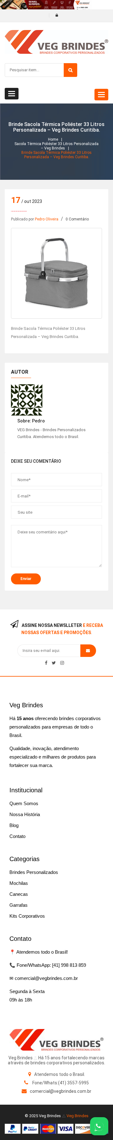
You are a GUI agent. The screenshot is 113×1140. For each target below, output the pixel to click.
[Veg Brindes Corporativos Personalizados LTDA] (56, 1040)
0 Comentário (77, 219)
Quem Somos (23, 803)
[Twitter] (54, 662)
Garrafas (18, 905)
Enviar (25, 579)
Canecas (18, 894)
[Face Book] (46, 662)
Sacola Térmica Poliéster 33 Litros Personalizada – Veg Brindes (56, 146)
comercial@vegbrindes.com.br (60, 1091)
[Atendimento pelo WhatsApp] (99, 1126)
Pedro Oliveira (46, 219)
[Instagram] (62, 662)
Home (53, 139)
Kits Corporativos (27, 916)
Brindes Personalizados (33, 872)
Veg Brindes (78, 1115)
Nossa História (24, 814)
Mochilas (18, 883)
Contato (17, 836)
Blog (14, 825)
